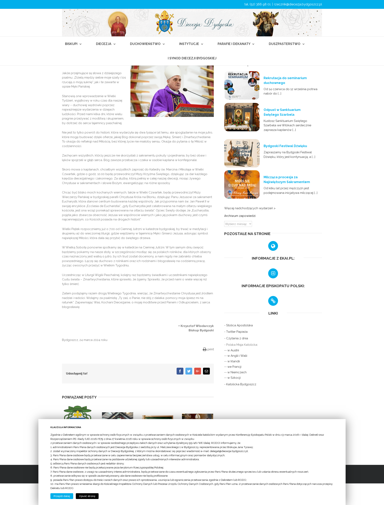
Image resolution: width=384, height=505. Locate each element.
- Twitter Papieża (236, 332)
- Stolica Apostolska (238, 325)
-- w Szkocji (232, 377)
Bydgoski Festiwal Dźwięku (285, 146)
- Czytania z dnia (236, 338)
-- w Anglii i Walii (235, 356)
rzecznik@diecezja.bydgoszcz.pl (298, 4)
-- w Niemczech (235, 372)
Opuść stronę (87, 496)
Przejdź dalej (62, 496)
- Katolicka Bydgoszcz (240, 384)
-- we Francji (232, 367)
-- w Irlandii (232, 361)
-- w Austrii (231, 350)
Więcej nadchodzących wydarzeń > (249, 208)
